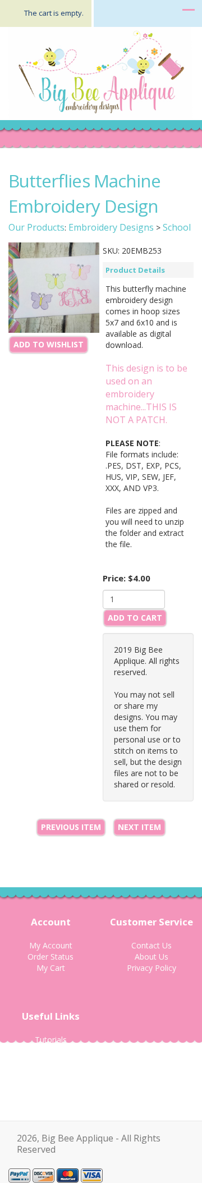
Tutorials (51, 1039)
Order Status (50, 956)
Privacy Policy (151, 967)
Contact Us (151, 945)
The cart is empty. (54, 13)
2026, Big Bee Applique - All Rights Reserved (88, 1144)
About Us (151, 956)
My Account (50, 945)
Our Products (36, 227)
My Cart (50, 967)
